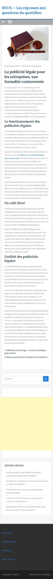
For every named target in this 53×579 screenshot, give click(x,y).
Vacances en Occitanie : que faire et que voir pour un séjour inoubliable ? (27, 482)
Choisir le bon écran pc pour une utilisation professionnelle (24, 491)
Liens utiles (6, 533)
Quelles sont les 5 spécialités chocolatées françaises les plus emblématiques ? (23, 474)
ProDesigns (46, 574)
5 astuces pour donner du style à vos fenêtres (25, 357)
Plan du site (7, 550)
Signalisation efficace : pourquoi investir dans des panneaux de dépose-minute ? (25, 508)
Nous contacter (8, 559)
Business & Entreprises (31, 66)
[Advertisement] (26, 423)
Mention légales (9, 542)
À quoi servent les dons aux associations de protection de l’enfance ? (24, 500)
